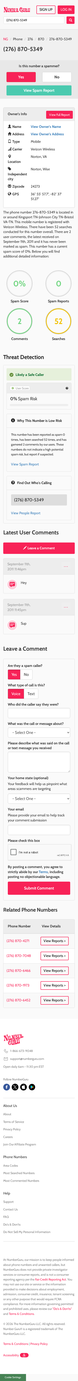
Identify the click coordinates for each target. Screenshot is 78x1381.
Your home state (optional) (28, 778)
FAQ (6, 1217)
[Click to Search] (71, 20)
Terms (43, 872)
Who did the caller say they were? (33, 704)
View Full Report (59, 115)
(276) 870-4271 (17, 941)
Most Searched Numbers (19, 1173)
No (56, 77)
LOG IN (66, 9)
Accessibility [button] (11, 1355)
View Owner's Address (47, 134)
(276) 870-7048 (18, 956)
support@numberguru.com (27, 1059)
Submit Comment (39, 888)
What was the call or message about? (35, 724)
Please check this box (24, 840)
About (7, 1114)
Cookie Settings (13, 1377)
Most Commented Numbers (21, 1181)
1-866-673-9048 (21, 1051)
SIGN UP (45, 9)
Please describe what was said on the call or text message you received (38, 745)
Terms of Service (13, 1122)
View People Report (25, 513)
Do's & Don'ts (12, 1224)
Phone (18, 39)
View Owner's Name (46, 127)
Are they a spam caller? (25, 666)
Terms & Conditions (21, 1314)
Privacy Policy (12, 1129)
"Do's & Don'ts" (62, 1309)
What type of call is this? (26, 685)
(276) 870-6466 (18, 971)
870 (41, 39)
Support (8, 1202)
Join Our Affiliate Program (19, 1144)
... (66, 565)
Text (31, 693)
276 (30, 39)
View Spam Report (39, 90)
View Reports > (55, 941)
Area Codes (10, 1166)
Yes (21, 77)
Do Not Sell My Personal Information (26, 1232)
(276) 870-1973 (17, 985)
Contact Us (10, 1209)
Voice (15, 693)
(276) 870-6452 (18, 1000)
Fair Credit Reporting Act (50, 1279)
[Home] (16, 9)
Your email (16, 809)
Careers (8, 1137)
